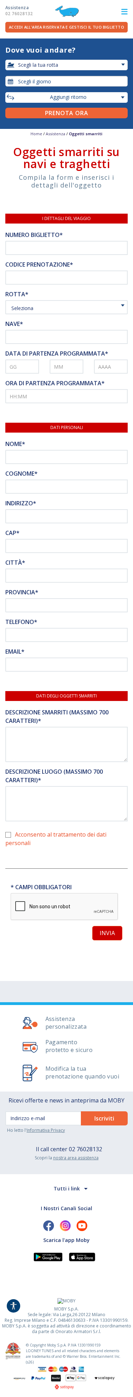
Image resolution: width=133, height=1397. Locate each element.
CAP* (12, 533)
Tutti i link (67, 1188)
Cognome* (21, 473)
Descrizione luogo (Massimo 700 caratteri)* (54, 776)
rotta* (16, 294)
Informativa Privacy (46, 1130)
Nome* (15, 444)
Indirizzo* (20, 503)
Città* (15, 562)
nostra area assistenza (76, 1158)
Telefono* (21, 622)
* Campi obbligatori (41, 887)
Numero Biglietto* (34, 235)
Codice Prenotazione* (39, 264)
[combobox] (66, 81)
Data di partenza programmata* (56, 353)
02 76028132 (85, 1149)
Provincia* (21, 592)
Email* (14, 651)
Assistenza (19, 11)
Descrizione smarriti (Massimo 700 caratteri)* (57, 716)
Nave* (14, 324)
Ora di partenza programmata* (55, 383)
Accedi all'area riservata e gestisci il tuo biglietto (66, 27)
